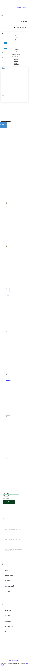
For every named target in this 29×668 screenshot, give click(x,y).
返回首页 (19, 7)
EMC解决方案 (7, 121)
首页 (2, 121)
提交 (9, 501)
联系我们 (25, 7)
